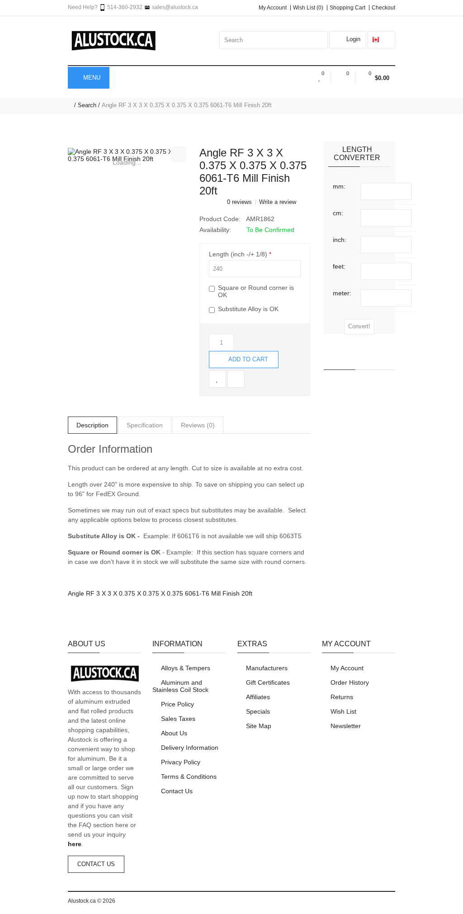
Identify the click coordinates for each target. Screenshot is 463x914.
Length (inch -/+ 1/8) (238, 254)
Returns (342, 697)
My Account (273, 7)
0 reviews (239, 202)
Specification (145, 425)
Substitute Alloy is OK (248, 309)
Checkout (383, 7)
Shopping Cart (347, 7)
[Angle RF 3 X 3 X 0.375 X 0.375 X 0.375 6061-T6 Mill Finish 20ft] (127, 155)
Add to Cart (247, 359)
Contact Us (96, 864)
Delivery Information (189, 747)
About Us (174, 733)
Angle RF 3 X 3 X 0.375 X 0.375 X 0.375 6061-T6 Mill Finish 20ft (187, 105)
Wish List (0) (308, 7)
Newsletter (346, 725)
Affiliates (258, 697)
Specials (258, 711)
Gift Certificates (268, 682)
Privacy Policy (180, 762)
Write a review (277, 202)
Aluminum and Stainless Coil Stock (180, 686)
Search (87, 105)
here (74, 844)
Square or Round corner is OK (256, 291)
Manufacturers (267, 668)
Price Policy (177, 704)
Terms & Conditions (189, 776)
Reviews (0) (198, 425)
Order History (350, 682)
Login (352, 39)
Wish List (343, 711)
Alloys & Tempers (185, 668)
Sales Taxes (178, 718)
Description (92, 425)
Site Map (258, 725)
